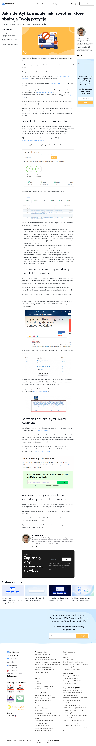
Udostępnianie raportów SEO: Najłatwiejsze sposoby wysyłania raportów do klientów (73, 692)
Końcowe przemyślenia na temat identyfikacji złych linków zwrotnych (10, 43)
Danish (74, 662)
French (69, 662)
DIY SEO (37, 705)
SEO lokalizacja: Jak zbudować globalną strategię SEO (58, 599)
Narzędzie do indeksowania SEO (45, 670)
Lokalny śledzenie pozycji (43, 713)
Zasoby (55, 4)
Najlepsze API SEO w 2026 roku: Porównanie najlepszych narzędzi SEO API (75, 727)
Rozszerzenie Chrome (42, 703)
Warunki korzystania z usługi (53, 741)
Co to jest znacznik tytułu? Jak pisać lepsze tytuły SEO (34, 599)
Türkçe (78, 669)
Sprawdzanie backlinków (42, 654)
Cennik (49, 4)
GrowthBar (38, 710)
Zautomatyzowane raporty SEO (45, 698)
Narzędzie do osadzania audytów (45, 659)
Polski (79, 667)
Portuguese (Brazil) (69, 669)
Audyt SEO (38, 681)
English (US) (67, 664)
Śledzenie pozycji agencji (43, 695)
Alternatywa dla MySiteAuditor (73, 676)
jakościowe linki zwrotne (57, 83)
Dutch (75, 667)
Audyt (33, 4)
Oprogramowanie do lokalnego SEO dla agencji (47, 717)
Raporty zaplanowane (42, 726)
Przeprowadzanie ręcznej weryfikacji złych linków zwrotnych (10, 36)
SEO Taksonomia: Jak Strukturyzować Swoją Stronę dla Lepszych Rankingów (12, 600)
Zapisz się (66, 559)
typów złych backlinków (44, 92)
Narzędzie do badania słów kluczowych (47, 662)
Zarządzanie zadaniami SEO (43, 731)
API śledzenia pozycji (41, 723)
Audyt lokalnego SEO (41, 689)
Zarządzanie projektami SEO (44, 728)
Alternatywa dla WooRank (71, 683)
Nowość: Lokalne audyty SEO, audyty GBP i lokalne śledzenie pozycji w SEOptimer (75, 700)
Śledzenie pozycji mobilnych (44, 720)
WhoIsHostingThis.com (42, 451)
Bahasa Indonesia (82, 664)
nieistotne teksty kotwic (40, 391)
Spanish (73, 664)
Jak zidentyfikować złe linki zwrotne (10, 33)
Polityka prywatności (38, 741)
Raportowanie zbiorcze (42, 657)
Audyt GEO (38, 684)
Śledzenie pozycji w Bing (43, 700)
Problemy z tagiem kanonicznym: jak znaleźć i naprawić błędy (82, 599)
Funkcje (27, 4)
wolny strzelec (80, 41)
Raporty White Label (41, 672)
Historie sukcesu (68, 659)
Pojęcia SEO (28, 24)
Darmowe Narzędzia (41, 708)
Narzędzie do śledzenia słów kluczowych (48, 664)
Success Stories (41, 4)
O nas (65, 654)
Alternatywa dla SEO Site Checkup (74, 681)
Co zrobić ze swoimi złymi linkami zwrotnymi (9, 40)
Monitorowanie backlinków (43, 667)
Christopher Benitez (15, 24)
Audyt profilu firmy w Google (44, 686)
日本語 (70, 667)
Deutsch (80, 662)
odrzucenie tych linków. (40, 430)
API (36, 675)
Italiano (65, 667)
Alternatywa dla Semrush (71, 678)
